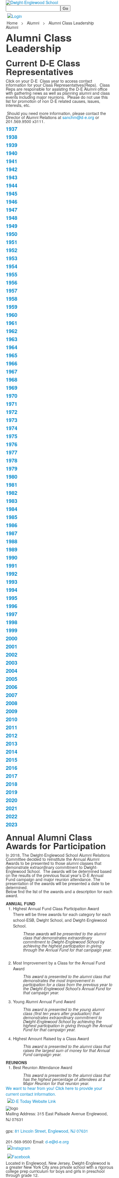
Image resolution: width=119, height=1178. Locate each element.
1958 (11, 298)
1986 (11, 525)
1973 (11, 420)
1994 (11, 590)
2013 (11, 743)
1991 (11, 565)
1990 (11, 557)
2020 (11, 800)
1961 (11, 323)
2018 (11, 784)
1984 (11, 509)
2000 (11, 638)
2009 (11, 711)
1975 (11, 436)
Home (13, 23)
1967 (11, 371)
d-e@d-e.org (57, 1141)
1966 (11, 363)
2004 (11, 671)
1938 (11, 137)
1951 (11, 242)
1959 (11, 307)
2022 (11, 816)
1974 (11, 428)
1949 (11, 226)
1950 (11, 234)
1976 (11, 444)
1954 (11, 266)
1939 (11, 145)
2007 (11, 695)
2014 (11, 751)
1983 (11, 501)
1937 (11, 129)
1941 (11, 161)
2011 (11, 727)
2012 (11, 735)
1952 (11, 250)
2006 (11, 687)
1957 (11, 290)
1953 (11, 258)
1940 (11, 153)
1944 (11, 185)
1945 (11, 193)
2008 (11, 703)
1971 (11, 404)
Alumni (33, 23)
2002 (11, 654)
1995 (11, 598)
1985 (11, 517)
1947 (11, 209)
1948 (11, 218)
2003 (11, 662)
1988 (11, 541)
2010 (11, 719)
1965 (11, 355)
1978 (11, 460)
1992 (11, 573)
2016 (11, 768)
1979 (11, 468)
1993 (11, 582)
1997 (11, 614)
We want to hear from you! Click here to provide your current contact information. (54, 1091)
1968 (11, 379)
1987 (11, 533)
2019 (11, 792)
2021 (11, 808)
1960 (11, 315)
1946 (11, 201)
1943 (11, 177)
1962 (11, 331)
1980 (11, 476)
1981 (11, 484)
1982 (11, 493)
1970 (11, 396)
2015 (11, 759)
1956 (11, 282)
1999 (11, 630)
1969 (11, 387)
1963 (11, 339)
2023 (11, 824)
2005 (11, 679)
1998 (11, 622)
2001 (11, 646)
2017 (11, 776)
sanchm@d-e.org (78, 117)
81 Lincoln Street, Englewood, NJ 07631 (51, 1131)
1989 (11, 549)
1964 (11, 347)
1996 (11, 606)
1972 (11, 412)
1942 (11, 169)
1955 (11, 274)
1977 (11, 452)
